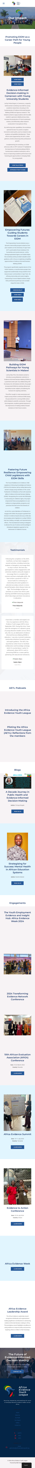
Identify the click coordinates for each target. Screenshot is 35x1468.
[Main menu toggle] (3, 3)
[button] (6, 65)
